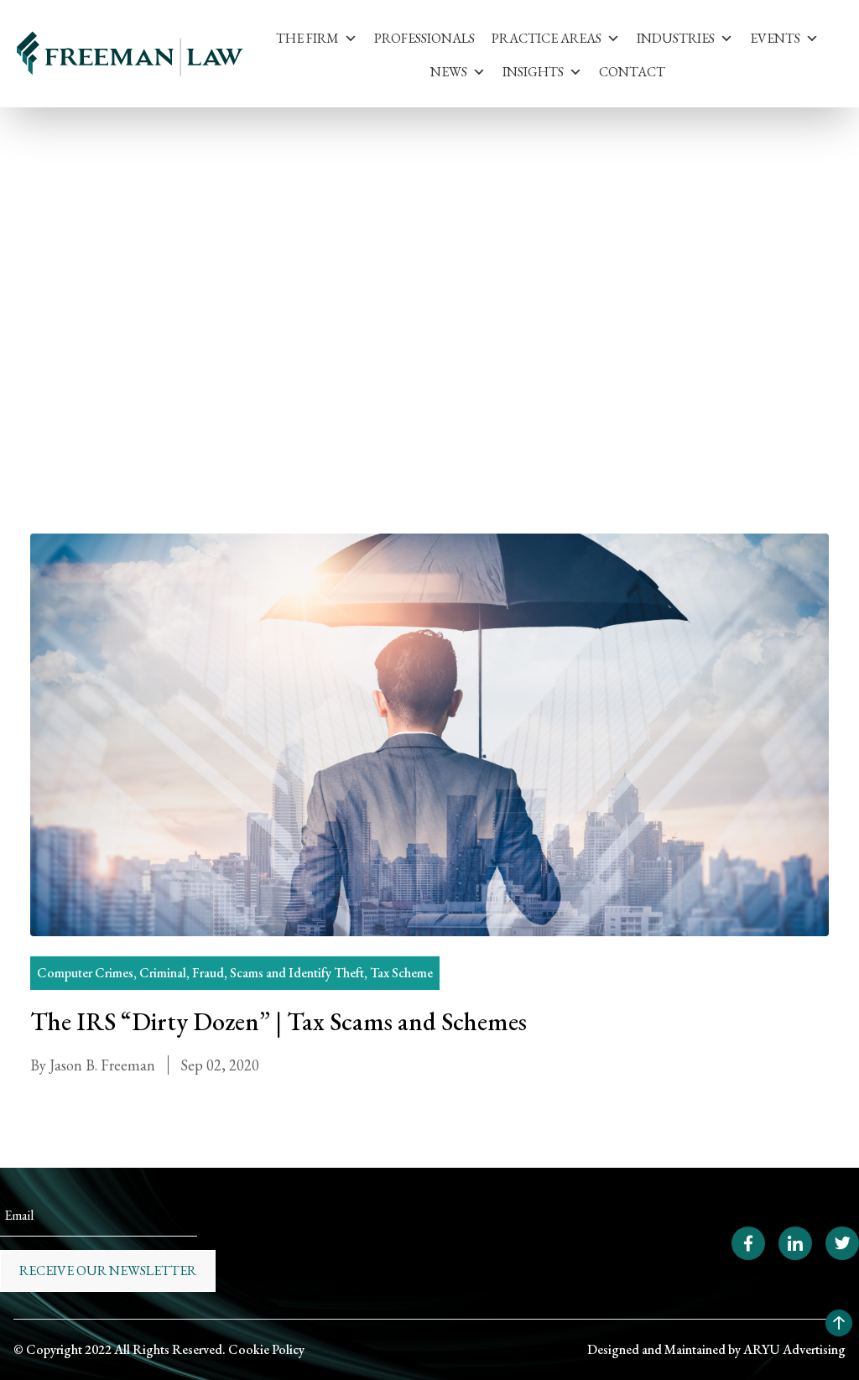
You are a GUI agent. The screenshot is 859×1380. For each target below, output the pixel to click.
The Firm (307, 38)
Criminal (162, 973)
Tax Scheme (401, 973)
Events (775, 38)
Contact (632, 72)
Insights (533, 72)
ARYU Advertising (794, 1349)
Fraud (208, 973)
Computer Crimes (85, 973)
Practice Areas (546, 38)
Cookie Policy (266, 1349)
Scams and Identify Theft (227, 231)
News (448, 72)
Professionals (424, 38)
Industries (676, 38)
